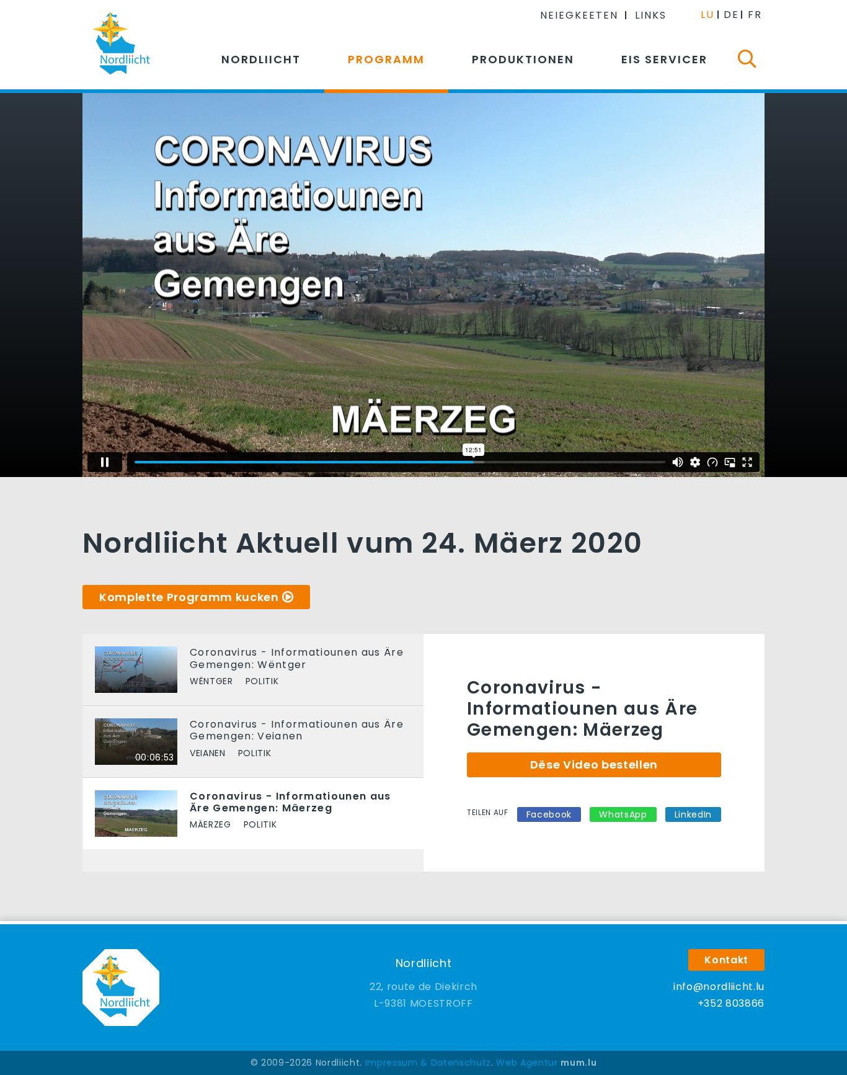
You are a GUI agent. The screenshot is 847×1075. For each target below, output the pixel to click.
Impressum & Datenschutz (428, 1062)
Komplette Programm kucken (189, 597)
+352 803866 (731, 1003)
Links (651, 15)
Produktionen (523, 59)
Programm (386, 59)
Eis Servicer (664, 59)
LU (707, 14)
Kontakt (726, 960)
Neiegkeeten (579, 15)
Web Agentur (526, 1062)
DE (731, 14)
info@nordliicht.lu (719, 986)
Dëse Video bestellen (594, 764)
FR (755, 14)
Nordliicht (261, 59)
